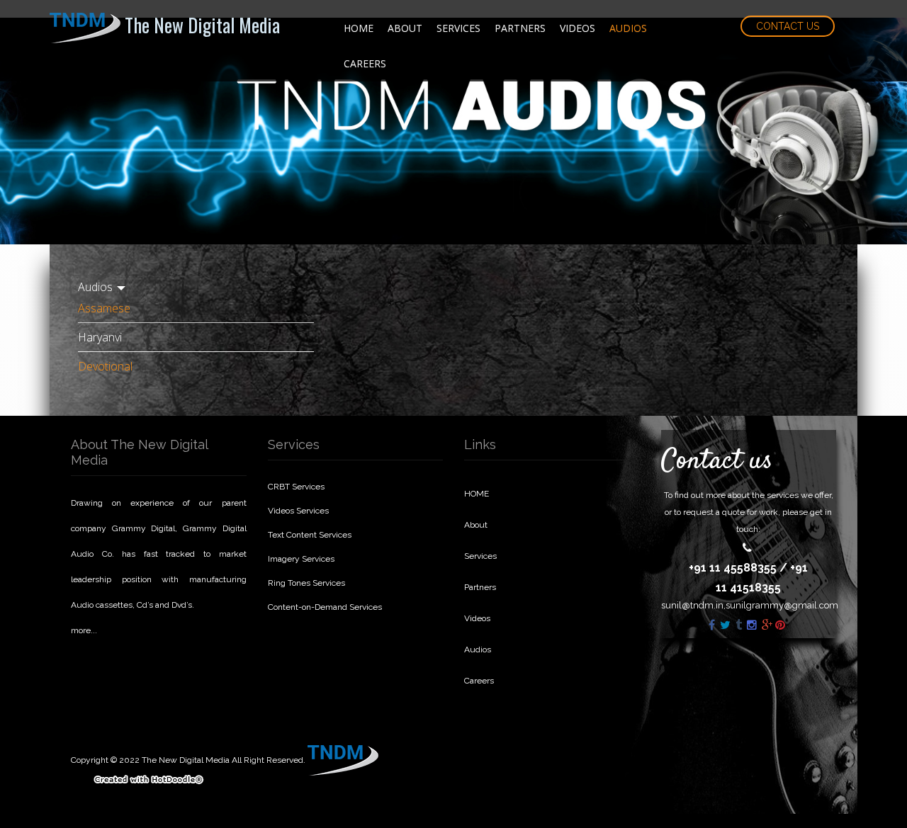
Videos (577, 28)
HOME (358, 28)
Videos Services (298, 511)
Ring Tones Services (306, 583)
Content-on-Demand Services (325, 607)
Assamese (104, 308)
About (405, 28)
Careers (365, 63)
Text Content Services (309, 535)
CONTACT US (787, 26)
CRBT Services (296, 487)
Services (458, 28)
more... (84, 630)
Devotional (105, 366)
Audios (628, 28)
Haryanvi (100, 337)
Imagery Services (301, 559)
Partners (520, 28)
